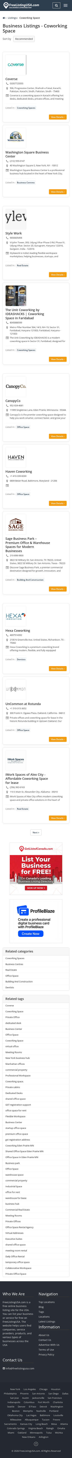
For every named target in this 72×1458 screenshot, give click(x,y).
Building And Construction (30, 579)
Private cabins (12, 1087)
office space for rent (15, 1110)
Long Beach (42, 1424)
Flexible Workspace (15, 1116)
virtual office (12, 1046)
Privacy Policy (46, 1354)
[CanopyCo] (16, 386)
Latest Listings (47, 1321)
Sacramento (10, 1424)
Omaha (61, 1428)
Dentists (21, 659)
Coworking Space (14, 1011)
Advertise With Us (49, 1344)
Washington (57, 1406)
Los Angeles (30, 1389)
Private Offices (13, 1221)
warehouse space (14, 1174)
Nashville (41, 1410)
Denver (21, 1406)
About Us (44, 1335)
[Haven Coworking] (16, 457)
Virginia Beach (35, 1428)
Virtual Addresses (14, 1233)
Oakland (22, 1432)
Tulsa (49, 1432)
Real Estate (22, 265)
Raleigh (50, 1428)
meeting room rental (16, 1250)
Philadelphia (10, 1393)
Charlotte (58, 1402)
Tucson (45, 1419)
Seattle (10, 1406)
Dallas (65, 1393)
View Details (57, 117)
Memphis (28, 1410)
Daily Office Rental (14, 1256)
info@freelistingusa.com (20, 1368)
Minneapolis (36, 1432)
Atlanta (64, 1424)
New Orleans (28, 1437)
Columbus (29, 1402)
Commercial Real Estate (17, 1209)
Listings (12, 17)
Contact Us (45, 1340)
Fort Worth (43, 1402)
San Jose (14, 1397)
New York (15, 1389)
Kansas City (26, 1424)
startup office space (15, 1128)
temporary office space (17, 1262)
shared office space (15, 1098)
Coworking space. (14, 1081)
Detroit (43, 1406)
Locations (44, 1316)
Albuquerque (31, 1419)
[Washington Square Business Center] (16, 138)
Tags (41, 1311)
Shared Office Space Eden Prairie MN (24, 1151)
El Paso (32, 1406)
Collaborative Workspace (18, 1268)
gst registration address (17, 1139)
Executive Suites (13, 1238)
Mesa (54, 1424)
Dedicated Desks (14, 1093)
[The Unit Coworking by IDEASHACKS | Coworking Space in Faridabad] (16, 296)
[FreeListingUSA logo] (21, 5)
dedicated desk (13, 1023)
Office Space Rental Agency (19, 1227)
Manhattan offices (15, 1063)
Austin (25, 1397)
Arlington (43, 1437)
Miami (11, 1432)
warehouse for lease (15, 1198)
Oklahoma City (15, 1415)
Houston (55, 1389)
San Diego (53, 1393)
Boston (16, 1410)
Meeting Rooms (13, 1052)
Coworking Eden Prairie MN (19, 1145)
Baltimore (45, 1415)
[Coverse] (16, 65)
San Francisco (55, 1397)
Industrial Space (13, 1186)
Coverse (9, 1005)
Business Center (13, 1029)
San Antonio (38, 1393)
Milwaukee (15, 1419)
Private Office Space (15, 1273)
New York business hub (17, 1058)
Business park (12, 1163)
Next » (36, 832)
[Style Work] (16, 219)
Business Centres (26, 182)
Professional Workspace (17, 1075)
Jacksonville (38, 1397)
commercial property (16, 1069)
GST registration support (18, 1104)
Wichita (59, 1432)
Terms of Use (46, 1349)
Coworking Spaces (26, 107)
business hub (12, 1203)
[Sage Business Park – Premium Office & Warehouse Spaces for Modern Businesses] (16, 524)
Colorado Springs (16, 1428)
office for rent (12, 1192)
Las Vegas (31, 1415)
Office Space (23, 427)
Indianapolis (14, 1402)
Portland (53, 1410)
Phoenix (24, 1393)
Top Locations (47, 1302)
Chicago (43, 1389)
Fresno (56, 1419)
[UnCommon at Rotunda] (16, 689)
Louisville (58, 1415)
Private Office (12, 1017)
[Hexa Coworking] (16, 616)
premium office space (16, 1133)
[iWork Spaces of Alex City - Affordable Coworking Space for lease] (16, 760)
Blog (41, 1307)
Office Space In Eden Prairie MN (21, 1157)
